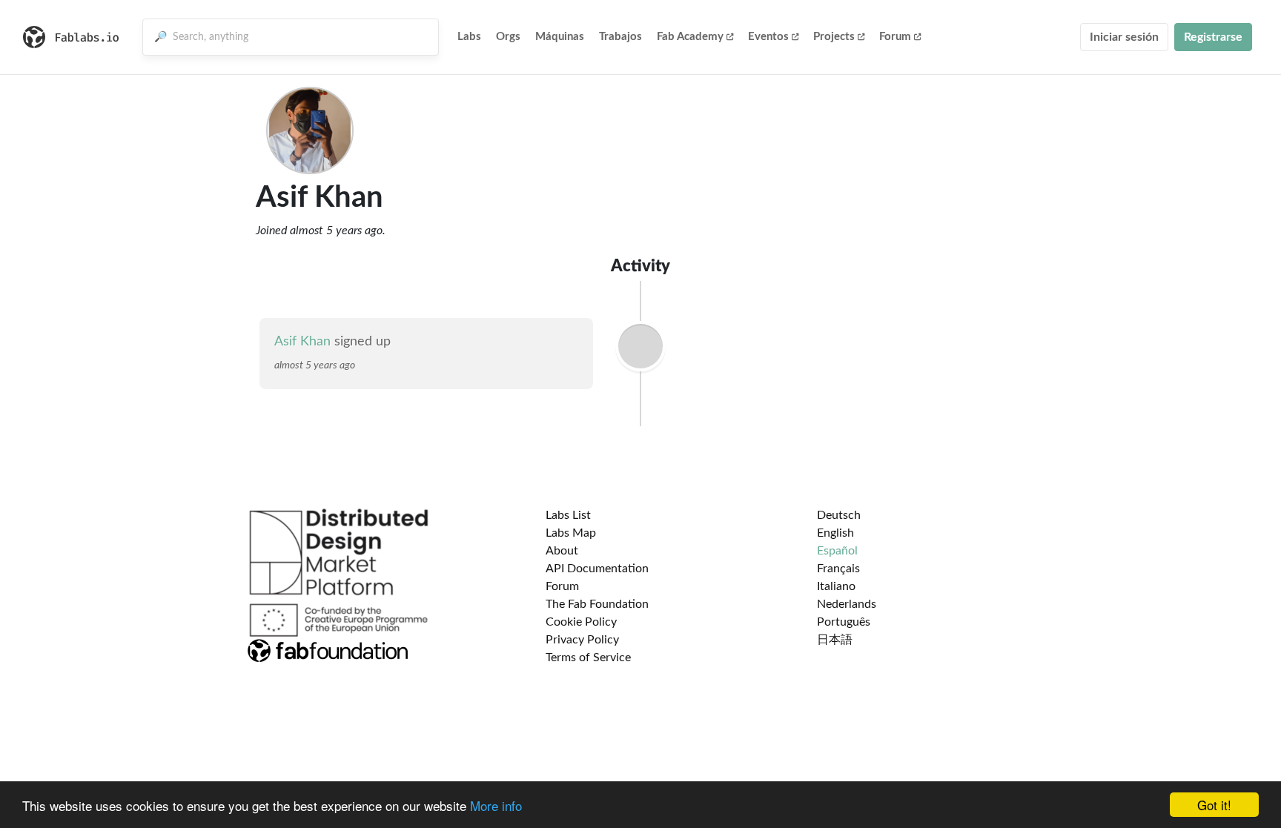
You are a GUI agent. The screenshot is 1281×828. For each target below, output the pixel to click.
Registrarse (1213, 37)
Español (837, 551)
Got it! (1214, 804)
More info (496, 805)
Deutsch (839, 515)
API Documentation (597, 568)
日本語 (835, 640)
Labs (469, 36)
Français (838, 568)
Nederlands (846, 604)
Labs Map (571, 533)
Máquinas (559, 36)
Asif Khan (302, 341)
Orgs (508, 36)
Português (843, 622)
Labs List (568, 515)
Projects (834, 36)
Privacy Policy (582, 640)
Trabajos (620, 36)
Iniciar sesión (1124, 37)
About (562, 551)
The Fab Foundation (597, 604)
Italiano (836, 586)
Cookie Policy (581, 622)
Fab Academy (690, 36)
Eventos (768, 36)
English (835, 533)
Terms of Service (588, 657)
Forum (895, 36)
